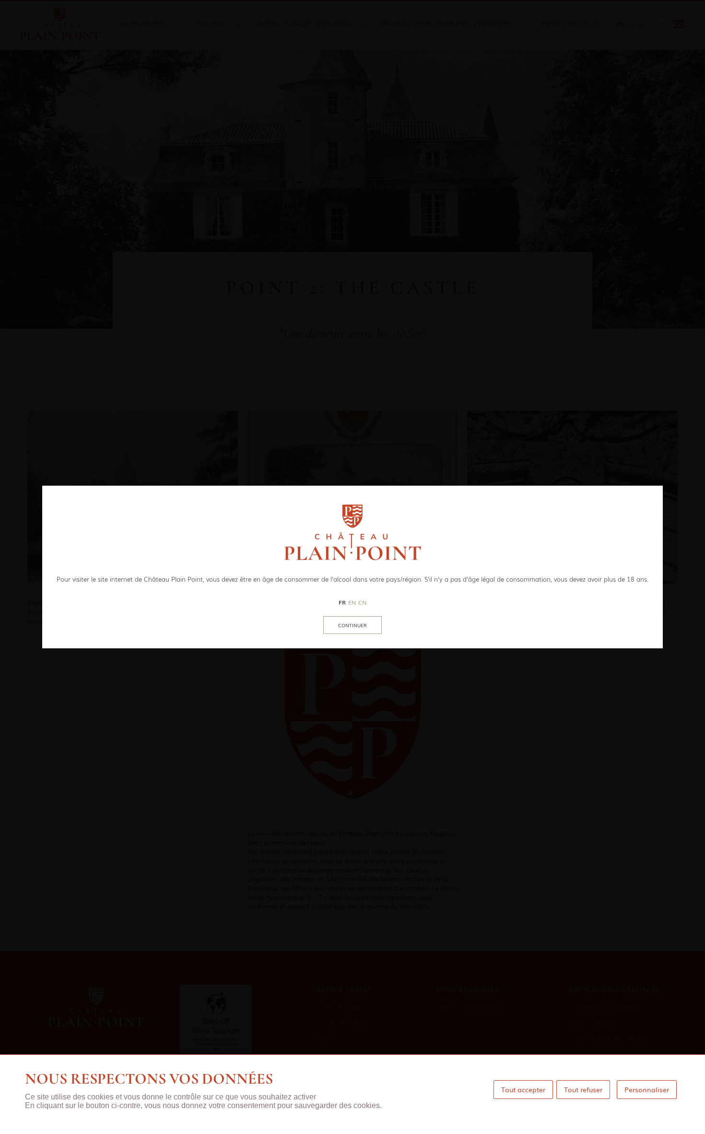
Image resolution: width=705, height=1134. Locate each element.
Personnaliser (646, 1089)
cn (362, 602)
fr (342, 602)
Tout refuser (583, 1089)
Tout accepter (523, 1089)
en (352, 602)
